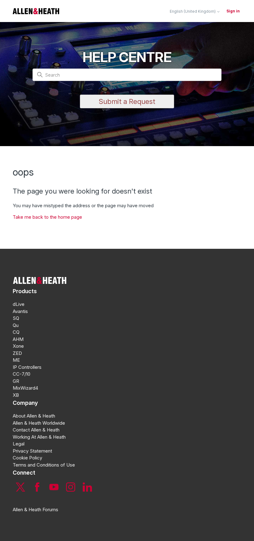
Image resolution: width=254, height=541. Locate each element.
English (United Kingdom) (193, 11)
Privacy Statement (32, 451)
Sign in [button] (233, 11)
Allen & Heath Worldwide (39, 423)
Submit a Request (127, 101)
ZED (17, 353)
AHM (18, 339)
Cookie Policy (27, 458)
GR (16, 381)
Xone (18, 346)
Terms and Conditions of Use (44, 465)
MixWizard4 (25, 388)
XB (16, 395)
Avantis (20, 311)
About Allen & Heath (34, 416)
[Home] (36, 11)
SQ (16, 318)
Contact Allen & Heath (36, 430)
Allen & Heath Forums (35, 509)
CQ (16, 332)
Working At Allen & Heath (39, 437)
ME (16, 360)
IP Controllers (27, 367)
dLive (18, 304)
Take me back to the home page (47, 217)
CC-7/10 (21, 374)
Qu (16, 325)
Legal (18, 444)
